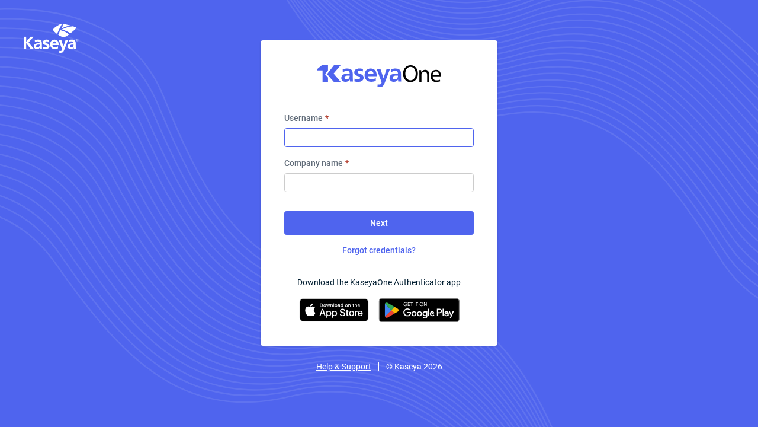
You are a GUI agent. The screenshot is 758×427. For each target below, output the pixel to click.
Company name (316, 163)
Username (306, 118)
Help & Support (343, 366)
